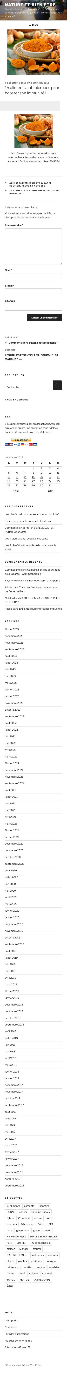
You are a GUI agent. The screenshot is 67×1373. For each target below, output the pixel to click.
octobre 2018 (12, 1018)
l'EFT (10, 1242)
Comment (24, 1218)
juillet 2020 (11, 877)
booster (53, 190)
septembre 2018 (14, 1024)
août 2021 (10, 790)
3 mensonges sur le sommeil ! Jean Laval (28, 521)
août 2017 (10, 1111)
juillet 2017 (11, 1118)
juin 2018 (10, 1044)
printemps (13, 1267)
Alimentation (18, 183)
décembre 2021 (14, 770)
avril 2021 (10, 817)
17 (50, 477)
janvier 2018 (12, 1078)
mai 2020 (10, 890)
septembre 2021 (14, 783)
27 (17, 485)
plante (10, 1261)
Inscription (11, 1320)
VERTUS (24, 1279)
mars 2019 (11, 984)
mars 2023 (11, 682)
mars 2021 (11, 823)
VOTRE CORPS (42, 1279)
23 (41, 481)
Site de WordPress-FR (18, 1347)
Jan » (50, 490)
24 (50, 481)
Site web (10, 300)
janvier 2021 (12, 837)
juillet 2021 (11, 796)
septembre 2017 (14, 1105)
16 (41, 477)
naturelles (38, 1255)
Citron (10, 1218)
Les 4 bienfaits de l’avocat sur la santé (26, 538)
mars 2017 (11, 1145)
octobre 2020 (13, 857)
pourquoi (51, 1261)
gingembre (22, 1230)
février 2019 (12, 991)
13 (17, 477)
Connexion (11, 1327)
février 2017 (12, 1152)
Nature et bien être (30, 4)
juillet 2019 (11, 957)
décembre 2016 (14, 1165)
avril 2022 (10, 749)
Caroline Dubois (40, 1212)
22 (33, 481)
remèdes (54, 1267)
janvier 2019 (12, 997)
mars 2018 (11, 1065)
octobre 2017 (12, 1098)
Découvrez (27, 1224)
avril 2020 (10, 897)
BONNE (11, 1212)
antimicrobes (36, 190)
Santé (48, 183)
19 (8, 481)
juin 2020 (10, 884)
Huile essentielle (16, 1236)
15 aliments (17, 190)
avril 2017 (10, 1138)
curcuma (12, 1224)
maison (11, 1248)
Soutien (14, 186)
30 (41, 485)
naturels (53, 1255)
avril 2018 (10, 1058)
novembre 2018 (14, 1011)
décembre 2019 (14, 924)
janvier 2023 (12, 696)
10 (50, 472)
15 (33, 477)
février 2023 (12, 689)
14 (25, 477)
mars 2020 (11, 904)
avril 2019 (10, 977)
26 (8, 485)
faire (9, 1230)
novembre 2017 (14, 1091)
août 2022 (11, 723)
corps (49, 1218)
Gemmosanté (13, 569)
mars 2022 (11, 756)
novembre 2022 (14, 703)
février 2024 (12, 629)
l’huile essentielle (40, 1242)
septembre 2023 (14, 649)
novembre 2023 (14, 642)
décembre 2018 (14, 1004)
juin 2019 (10, 964)
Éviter (10, 1285)
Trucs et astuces (34, 186)
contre (38, 1218)
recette (27, 1267)
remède (40, 1267)
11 (58, 472)
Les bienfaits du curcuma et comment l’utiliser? (32, 514)
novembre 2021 (14, 776)
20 (17, 481)
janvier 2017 (12, 1158)
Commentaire (14, 225)
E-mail (9, 285)
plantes (22, 1261)
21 (25, 481)
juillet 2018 (11, 1038)
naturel (37, 1248)
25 (58, 481)
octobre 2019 (12, 937)
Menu (35, 24)
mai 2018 (10, 1051)
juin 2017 (10, 1125)
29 (33, 485)
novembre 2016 (14, 1172)
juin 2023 (10, 669)
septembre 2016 (14, 1185)
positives (36, 1261)
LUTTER (21, 1242)
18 (58, 477)
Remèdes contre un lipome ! (45, 580)
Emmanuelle (41, 83)
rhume (10, 1273)
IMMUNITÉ (15, 193)
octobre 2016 (12, 1178)
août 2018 (10, 1031)
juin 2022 (10, 736)
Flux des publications (17, 1334)
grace (36, 1230)
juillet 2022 (11, 729)
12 (9, 477)
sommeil (47, 1273)
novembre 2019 (14, 930)
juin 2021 (10, 803)
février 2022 (12, 763)
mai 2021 (10, 810)
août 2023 (11, 656)
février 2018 (12, 1071)
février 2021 (12, 830)
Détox (41, 1224)
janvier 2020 (12, 917)
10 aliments (13, 1205)
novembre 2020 (14, 850)
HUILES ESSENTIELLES (43, 1236)
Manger (23, 1248)
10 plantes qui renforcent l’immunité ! (40, 608)
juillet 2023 (11, 662)
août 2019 (10, 951)
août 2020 (11, 870)
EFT (51, 1224)
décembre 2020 (14, 843)
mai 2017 (10, 1132)
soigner (33, 1273)
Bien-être (35, 183)
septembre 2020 (14, 863)
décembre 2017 (14, 1085)
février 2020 (12, 910)
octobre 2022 (12, 709)
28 (25, 485)
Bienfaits (44, 1205)
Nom (8, 270)
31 (50, 485)
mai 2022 (10, 743)
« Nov (16, 490)
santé (22, 1273)
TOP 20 (11, 1279)
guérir (47, 1230)
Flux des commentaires (18, 1340)
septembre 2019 (14, 944)
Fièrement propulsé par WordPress (23, 1365)
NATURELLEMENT (17, 1255)
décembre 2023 (14, 636)
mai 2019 (10, 971)
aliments (29, 1205)
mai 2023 (10, 676)
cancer (23, 1212)
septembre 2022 (14, 716)
